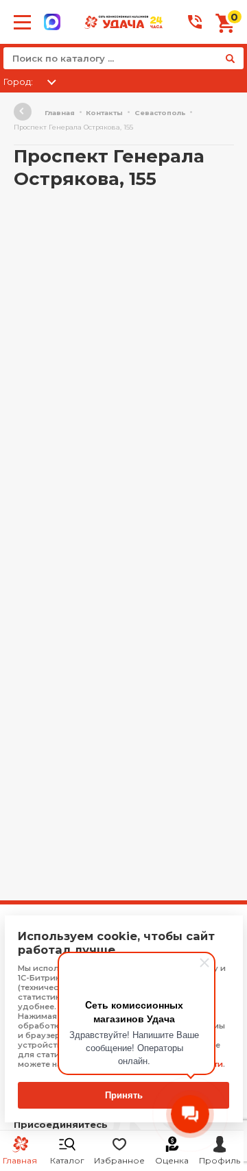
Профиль (219, 1160)
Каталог (67, 1160)
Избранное (119, 1160)
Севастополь (160, 112)
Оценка (172, 1160)
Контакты (104, 112)
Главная (60, 112)
